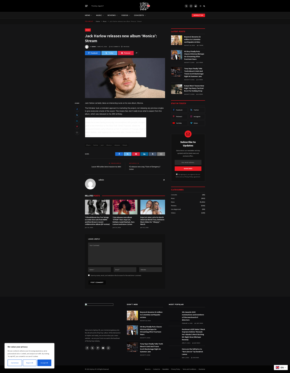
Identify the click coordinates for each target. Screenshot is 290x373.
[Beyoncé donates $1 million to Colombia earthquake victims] (176, 40)
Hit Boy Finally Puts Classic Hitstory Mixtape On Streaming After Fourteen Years (194, 55)
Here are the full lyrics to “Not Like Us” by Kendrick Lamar (192, 351)
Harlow (95, 145)
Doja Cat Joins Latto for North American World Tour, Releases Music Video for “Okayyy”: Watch (152, 220)
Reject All (29, 363)
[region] (29, 355)
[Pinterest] (77, 126)
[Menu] (86, 6)
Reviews (112, 15)
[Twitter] (77, 115)
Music (99, 15)
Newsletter (198, 15)
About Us (147, 369)
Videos (124, 15)
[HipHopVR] (145, 6)
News (87, 15)
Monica (108, 145)
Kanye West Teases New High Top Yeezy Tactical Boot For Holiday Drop (194, 88)
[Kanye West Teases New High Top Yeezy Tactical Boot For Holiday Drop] (176, 89)
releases (117, 145)
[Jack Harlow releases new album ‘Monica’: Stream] (125, 78)
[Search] (204, 6)
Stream (125, 145)
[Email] (77, 132)
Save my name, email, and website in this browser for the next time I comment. (116, 275)
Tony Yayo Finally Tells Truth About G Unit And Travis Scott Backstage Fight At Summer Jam (193, 72)
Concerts (139, 15)
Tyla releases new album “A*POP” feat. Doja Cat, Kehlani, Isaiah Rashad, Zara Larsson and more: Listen (123, 220)
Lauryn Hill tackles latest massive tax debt (106, 167)
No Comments (115, 46)
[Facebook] (77, 109)
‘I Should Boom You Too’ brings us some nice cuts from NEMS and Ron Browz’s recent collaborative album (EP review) (97, 220)
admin (94, 46)
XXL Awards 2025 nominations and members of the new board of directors (193, 316)
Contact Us (156, 369)
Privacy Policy (189, 177)
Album (88, 145)
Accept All (44, 363)
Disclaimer (202, 369)
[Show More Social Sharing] (136, 53)
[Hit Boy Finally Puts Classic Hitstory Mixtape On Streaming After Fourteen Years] (176, 55)
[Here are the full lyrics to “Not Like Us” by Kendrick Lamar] (174, 352)
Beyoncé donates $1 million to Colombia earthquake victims (192, 39)
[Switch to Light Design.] (200, 6)
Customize (15, 363)
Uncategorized (176, 209)
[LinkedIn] (77, 121)
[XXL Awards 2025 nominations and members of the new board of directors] (174, 315)
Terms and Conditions (189, 369)
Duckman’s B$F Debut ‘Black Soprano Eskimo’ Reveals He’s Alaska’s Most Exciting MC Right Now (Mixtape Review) (193, 334)
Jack (102, 145)
